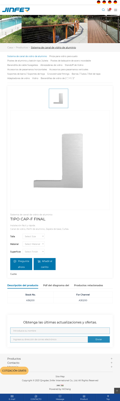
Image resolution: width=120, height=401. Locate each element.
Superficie (15, 251)
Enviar (99, 339)
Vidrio (35, 78)
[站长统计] (60, 385)
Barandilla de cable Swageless (22, 65)
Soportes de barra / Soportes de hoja (26, 73)
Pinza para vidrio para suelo (63, 56)
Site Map (60, 376)
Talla (12, 236)
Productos (22, 47)
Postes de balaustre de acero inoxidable (70, 60)
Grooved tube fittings (58, 73)
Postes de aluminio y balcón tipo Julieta (27, 60)
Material (14, 244)
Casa (10, 47)
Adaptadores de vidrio (18, 78)
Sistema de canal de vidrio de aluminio (53, 47)
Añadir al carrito (46, 264)
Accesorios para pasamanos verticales (68, 69)
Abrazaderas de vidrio (51, 65)
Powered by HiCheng (60, 389)
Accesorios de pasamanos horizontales (27, 69)
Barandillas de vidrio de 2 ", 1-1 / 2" (58, 78)
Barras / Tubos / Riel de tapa (86, 73)
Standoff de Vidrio (74, 65)
